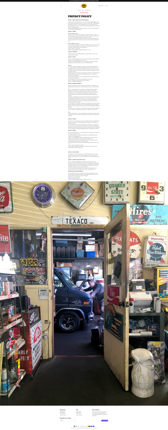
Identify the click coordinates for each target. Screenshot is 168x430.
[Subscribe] (75, 421)
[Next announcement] (108, 1)
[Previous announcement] (60, 1)
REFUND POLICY (62, 413)
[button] (61, 6)
